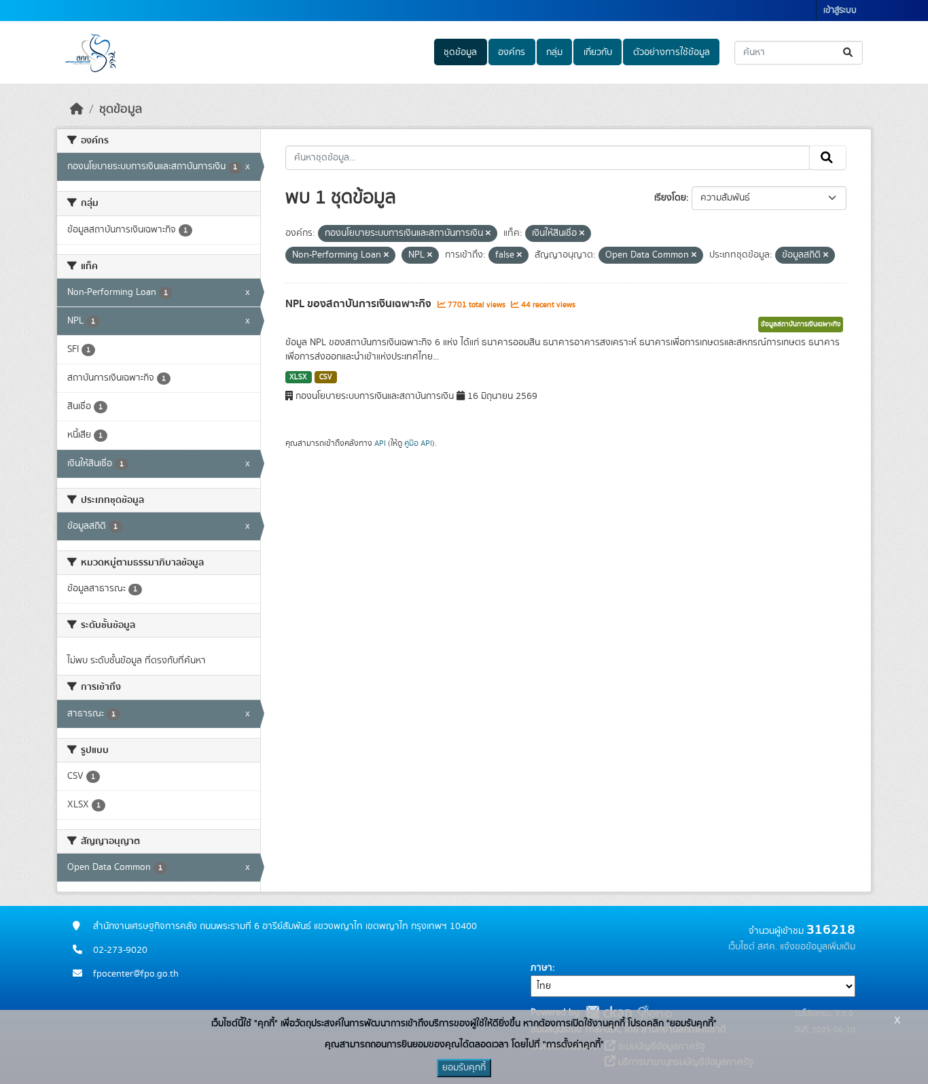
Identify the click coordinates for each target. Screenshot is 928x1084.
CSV (325, 377)
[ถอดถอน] (488, 233)
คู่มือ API (418, 443)
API (380, 443)
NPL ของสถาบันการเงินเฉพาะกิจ (359, 304)
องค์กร (511, 52)
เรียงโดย (670, 198)
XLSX (298, 377)
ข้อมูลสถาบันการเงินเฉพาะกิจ (800, 324)
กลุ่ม (554, 52)
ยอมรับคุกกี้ (464, 1067)
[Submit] (848, 53)
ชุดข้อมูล (460, 52)
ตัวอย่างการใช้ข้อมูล (671, 52)
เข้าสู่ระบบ (840, 10)
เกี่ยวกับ (598, 52)
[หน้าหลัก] (77, 109)
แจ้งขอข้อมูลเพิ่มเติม (817, 947)
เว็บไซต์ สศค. (752, 947)
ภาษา (541, 968)
